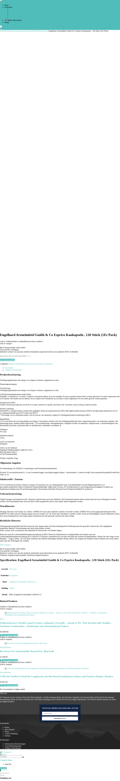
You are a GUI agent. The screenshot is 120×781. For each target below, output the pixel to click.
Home (2, 31)
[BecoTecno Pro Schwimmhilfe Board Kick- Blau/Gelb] (26, 643)
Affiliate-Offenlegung (13, 748)
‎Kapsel (11, 588)
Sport (24, 31)
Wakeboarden (14, 13)
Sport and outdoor (15, 31)
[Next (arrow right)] (3, 775)
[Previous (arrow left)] (1, 775)
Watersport (30, 31)
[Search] (1, 29)
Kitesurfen (13, 9)
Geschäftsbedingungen (13, 746)
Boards (46, 31)
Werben (7, 736)
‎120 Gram (13, 569)
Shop (6, 31)
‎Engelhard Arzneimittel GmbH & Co (22, 582)
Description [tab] (9, 368)
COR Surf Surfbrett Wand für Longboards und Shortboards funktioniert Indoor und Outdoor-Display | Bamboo (56, 676)
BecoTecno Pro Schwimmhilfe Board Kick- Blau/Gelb (27, 651)
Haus (7, 5)
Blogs (7, 22)
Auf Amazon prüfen (7, 360)
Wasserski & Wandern (17, 16)
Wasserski (13, 18)
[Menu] (1, 26)
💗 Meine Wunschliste (13, 20)
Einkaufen (8, 7)
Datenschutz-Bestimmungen (15, 744)
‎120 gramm (13, 575)
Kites (2, 619)
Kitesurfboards (5, 647)
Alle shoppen (10, 729)
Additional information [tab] (13, 370)
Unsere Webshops (11, 734)
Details (28, 356)
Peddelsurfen (14, 11)
